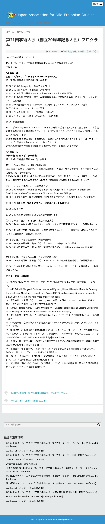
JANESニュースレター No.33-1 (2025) (25, 459)
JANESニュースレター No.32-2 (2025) (25, 487)
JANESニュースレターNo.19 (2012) (28, 400)
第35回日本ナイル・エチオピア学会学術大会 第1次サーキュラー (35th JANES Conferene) (51, 455)
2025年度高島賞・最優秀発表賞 (21, 463)
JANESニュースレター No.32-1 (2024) (25, 500)
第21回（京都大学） (87, 51)
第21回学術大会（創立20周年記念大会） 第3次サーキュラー (40, 392)
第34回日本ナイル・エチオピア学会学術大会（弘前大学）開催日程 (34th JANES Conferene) (51, 492)
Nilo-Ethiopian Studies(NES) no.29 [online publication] (34, 496)
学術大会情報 (69, 51)
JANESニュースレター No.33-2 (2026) (25, 450)
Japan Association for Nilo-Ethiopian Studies (55, 519)
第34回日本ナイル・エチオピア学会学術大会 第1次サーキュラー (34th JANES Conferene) (51, 483)
